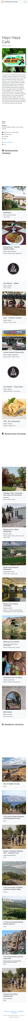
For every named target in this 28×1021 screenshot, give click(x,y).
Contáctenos (14, 1013)
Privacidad (6, 1011)
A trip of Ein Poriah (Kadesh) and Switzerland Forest (13, 817)
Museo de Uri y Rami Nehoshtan (10, 530)
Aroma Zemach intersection (13, 352)
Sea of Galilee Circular (11, 784)
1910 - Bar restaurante (11, 421)
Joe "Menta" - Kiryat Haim (13, 387)
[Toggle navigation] (25, 2)
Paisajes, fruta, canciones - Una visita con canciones (13, 494)
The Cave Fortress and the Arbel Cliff (13, 957)
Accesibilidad (20, 1011)
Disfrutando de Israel (11, 1)
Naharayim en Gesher (11, 642)
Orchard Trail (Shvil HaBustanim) (10, 995)
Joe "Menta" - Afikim (11, 283)
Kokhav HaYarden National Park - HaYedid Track (13, 852)
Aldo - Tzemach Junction (12, 318)
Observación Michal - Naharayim (11, 568)
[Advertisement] (14, 20)
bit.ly (5, 144)
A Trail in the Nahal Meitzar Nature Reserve (13, 923)
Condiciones (13, 1011)
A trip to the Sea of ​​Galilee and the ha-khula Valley (13, 888)
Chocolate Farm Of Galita (12, 677)
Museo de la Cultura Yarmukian (10, 605)
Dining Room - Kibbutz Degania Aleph (11, 248)
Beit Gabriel (7, 712)
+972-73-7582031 (8, 142)
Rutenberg (7, 212)
